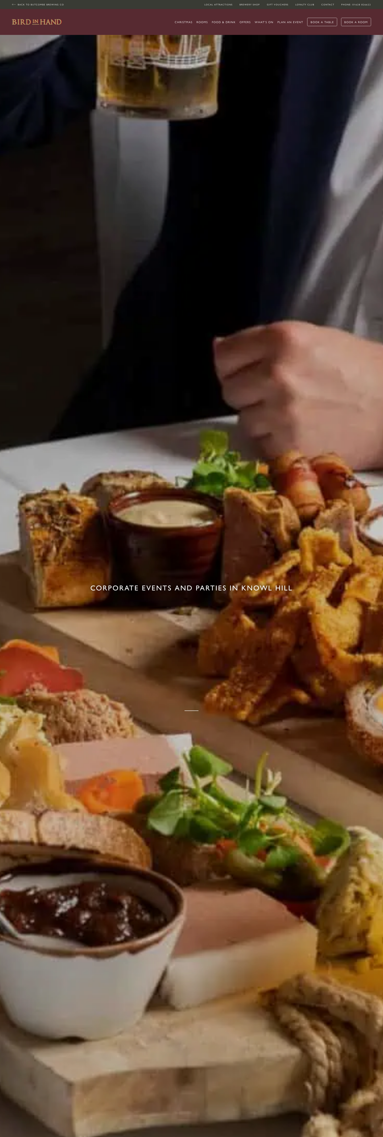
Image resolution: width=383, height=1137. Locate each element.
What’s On (264, 22)
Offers (245, 22)
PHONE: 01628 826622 (356, 4)
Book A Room (356, 22)
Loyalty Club (304, 4)
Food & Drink (224, 22)
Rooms (202, 22)
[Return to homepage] (37, 22)
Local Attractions (218, 4)
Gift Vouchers (277, 4)
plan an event (290, 22)
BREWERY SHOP (250, 4)
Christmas (183, 22)
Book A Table (322, 22)
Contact (327, 4)
